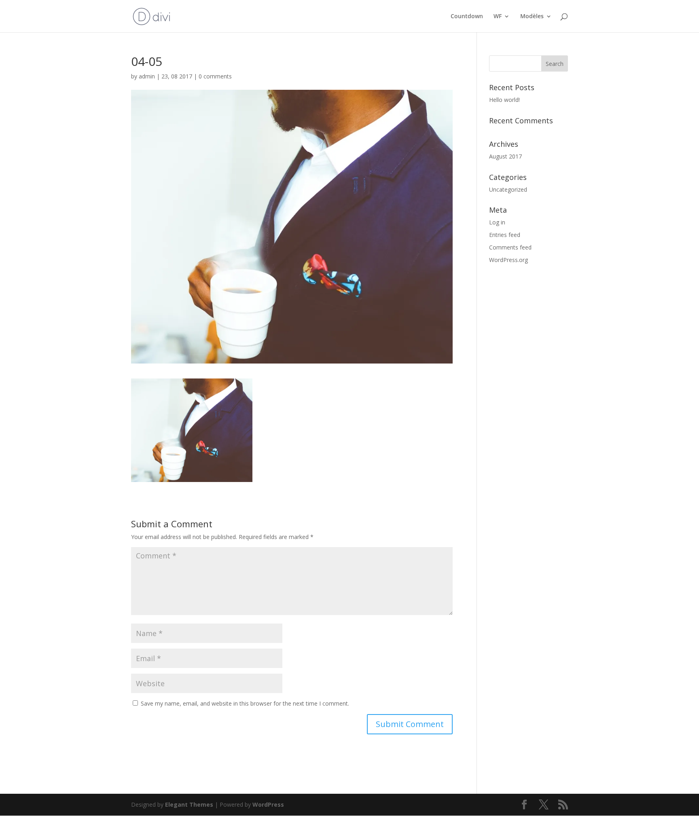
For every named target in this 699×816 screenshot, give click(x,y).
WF (498, 16)
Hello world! (504, 100)
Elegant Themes (189, 804)
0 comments (215, 76)
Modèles (532, 16)
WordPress (268, 804)
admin (147, 76)
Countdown (467, 16)
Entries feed (504, 235)
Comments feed (510, 247)
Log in (497, 222)
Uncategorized (508, 189)
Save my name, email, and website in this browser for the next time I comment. (245, 703)
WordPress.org (508, 260)
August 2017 (505, 156)
